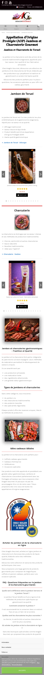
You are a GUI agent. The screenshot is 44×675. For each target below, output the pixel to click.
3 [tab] (11, 201)
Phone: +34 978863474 (34, 7)
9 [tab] (24, 201)
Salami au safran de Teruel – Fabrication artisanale (22, 297)
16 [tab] (38, 311)
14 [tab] (35, 201)
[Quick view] (22, 183)
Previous (3, 174)
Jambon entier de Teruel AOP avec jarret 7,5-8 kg (22, 185)
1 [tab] (6, 201)
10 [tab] (26, 201)
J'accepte (22, 670)
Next (40, 174)
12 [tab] (31, 201)
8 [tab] (22, 201)
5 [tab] (15, 201)
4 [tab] (13, 201)
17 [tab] (40, 311)
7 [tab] (20, 201)
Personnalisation (17, 664)
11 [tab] (29, 201)
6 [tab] (17, 201)
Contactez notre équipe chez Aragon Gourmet (17, 5)
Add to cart (23, 195)
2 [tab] (8, 201)
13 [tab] (33, 201)
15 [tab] (38, 201)
